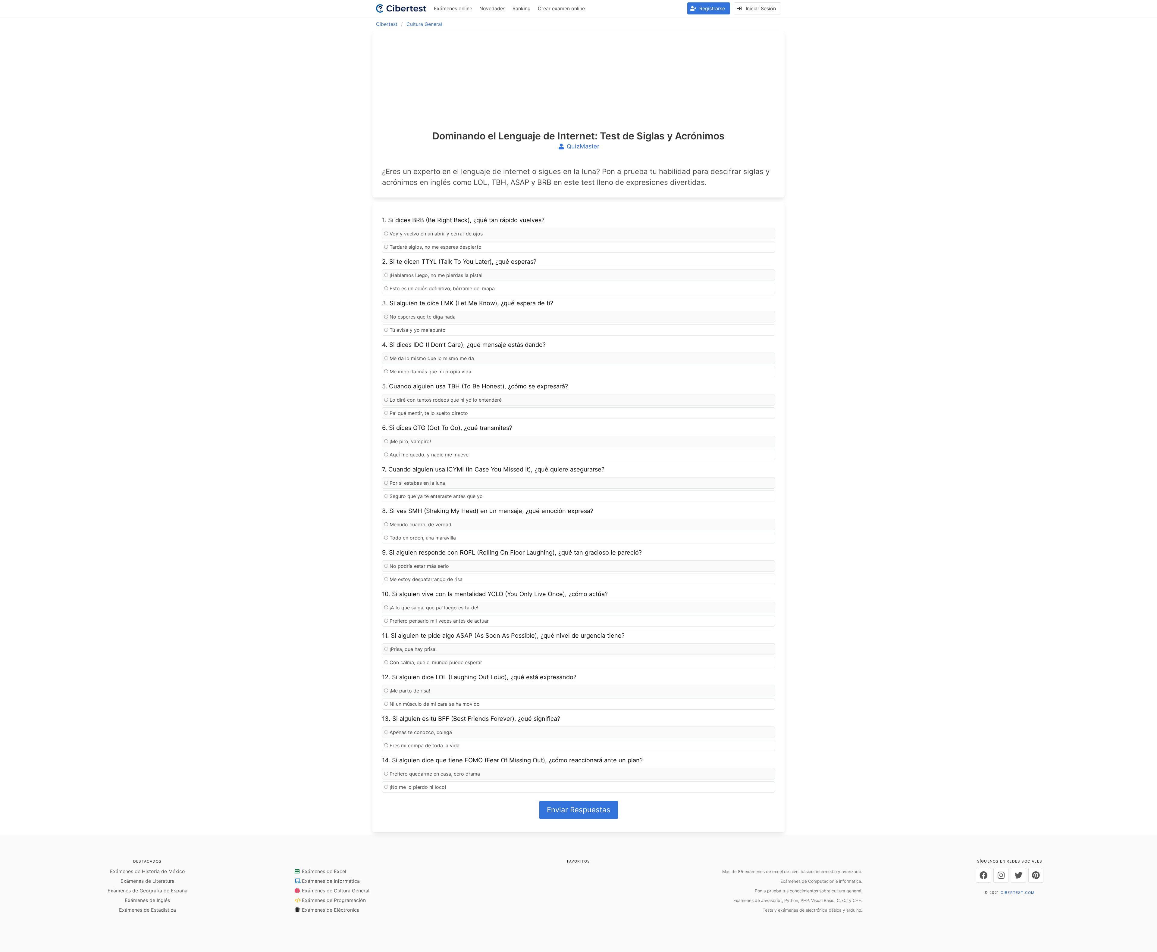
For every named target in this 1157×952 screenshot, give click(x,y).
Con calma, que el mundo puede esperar (435, 662)
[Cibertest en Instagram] (1000, 875)
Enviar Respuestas (578, 809)
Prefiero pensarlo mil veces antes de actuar (438, 621)
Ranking (522, 8)
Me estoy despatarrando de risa (425, 579)
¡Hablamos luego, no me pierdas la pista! (435, 275)
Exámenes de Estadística (147, 910)
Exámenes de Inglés (147, 900)
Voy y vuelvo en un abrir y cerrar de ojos (435, 234)
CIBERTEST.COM (1018, 892)
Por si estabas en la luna (416, 483)
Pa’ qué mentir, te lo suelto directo (428, 413)
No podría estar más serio (418, 566)
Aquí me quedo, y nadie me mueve (428, 455)
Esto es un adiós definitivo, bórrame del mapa (441, 288)
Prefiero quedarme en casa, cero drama (434, 774)
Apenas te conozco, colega (420, 732)
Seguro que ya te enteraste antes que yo (435, 496)
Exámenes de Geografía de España (147, 891)
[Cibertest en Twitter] (1018, 875)
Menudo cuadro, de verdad (419, 524)
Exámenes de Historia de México (147, 871)
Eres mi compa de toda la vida (423, 745)
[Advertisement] (578, 86)
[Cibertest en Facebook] (983, 875)
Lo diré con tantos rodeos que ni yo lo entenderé (445, 400)
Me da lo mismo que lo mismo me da (431, 358)
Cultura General (424, 24)
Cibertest (386, 24)
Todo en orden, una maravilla (422, 538)
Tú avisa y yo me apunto (417, 330)
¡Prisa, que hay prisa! (412, 649)
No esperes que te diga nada (422, 317)
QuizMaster (582, 146)
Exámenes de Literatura (147, 881)
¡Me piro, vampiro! (409, 441)
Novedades (492, 8)
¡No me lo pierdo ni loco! (417, 787)
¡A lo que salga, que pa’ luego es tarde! (433, 608)
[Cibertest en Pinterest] (1035, 875)
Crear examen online (561, 8)
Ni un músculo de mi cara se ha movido (434, 704)
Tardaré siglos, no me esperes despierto (434, 247)
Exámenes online (453, 8)
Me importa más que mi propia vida (429, 372)
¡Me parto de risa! (409, 691)
